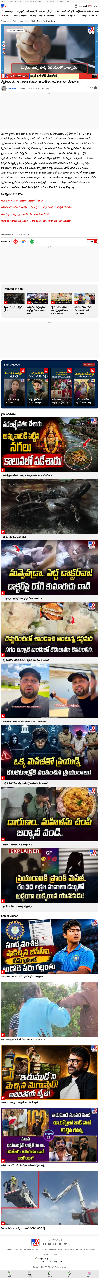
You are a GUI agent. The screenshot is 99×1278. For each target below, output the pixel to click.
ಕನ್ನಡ (18, 2)
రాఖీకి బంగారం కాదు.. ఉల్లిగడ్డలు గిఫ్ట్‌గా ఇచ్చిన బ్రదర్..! (60, 401)
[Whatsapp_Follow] (32, 241)
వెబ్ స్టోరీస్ (70, 11)
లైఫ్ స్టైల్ (49, 11)
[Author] (4, 88)
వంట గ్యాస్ (83, 16)
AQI (85, 6)
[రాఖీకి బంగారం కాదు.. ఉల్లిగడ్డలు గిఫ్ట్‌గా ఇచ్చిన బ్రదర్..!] (61, 387)
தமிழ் (52, 2)
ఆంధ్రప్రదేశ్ (33, 11)
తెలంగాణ (42, 11)
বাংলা (39, 2)
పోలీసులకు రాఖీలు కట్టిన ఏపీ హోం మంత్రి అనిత (83, 401)
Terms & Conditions (87, 1249)
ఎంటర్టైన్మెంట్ (20, 11)
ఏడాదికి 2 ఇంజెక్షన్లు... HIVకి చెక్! (13, 400)
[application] (49, 51)
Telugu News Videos (21, 21)
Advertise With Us (31, 1249)
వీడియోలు (61, 16)
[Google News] (65, 1244)
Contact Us (8, 1249)
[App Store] (57, 1262)
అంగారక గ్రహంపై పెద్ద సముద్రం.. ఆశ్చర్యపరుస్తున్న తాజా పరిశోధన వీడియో (36, 220)
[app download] (75, 6)
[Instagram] (54, 1244)
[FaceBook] (44, 1244)
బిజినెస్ (63, 11)
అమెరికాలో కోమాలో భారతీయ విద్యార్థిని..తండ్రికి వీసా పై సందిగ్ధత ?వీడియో (36, 207)
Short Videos (12, 364)
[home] (2, 11)
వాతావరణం (51, 16)
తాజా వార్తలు (9, 11)
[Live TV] (89, 6)
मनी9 (67, 2)
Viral (33, 21)
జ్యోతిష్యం (33, 16)
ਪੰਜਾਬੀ (45, 2)
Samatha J (13, 88)
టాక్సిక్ (16, 16)
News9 (3, 2)
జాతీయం (90, 11)
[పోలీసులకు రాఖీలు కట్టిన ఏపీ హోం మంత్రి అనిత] (84, 387)
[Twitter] (49, 1244)
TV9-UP (73, 2)
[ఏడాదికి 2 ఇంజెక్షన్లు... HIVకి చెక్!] (14, 387)
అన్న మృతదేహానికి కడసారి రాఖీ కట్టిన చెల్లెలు (35, 401)
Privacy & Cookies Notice (68, 1249)
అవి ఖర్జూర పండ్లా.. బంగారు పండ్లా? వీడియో (22, 200)
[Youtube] (16, 241)
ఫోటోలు (56, 11)
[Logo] (3, 6)
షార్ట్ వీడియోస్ (81, 11)
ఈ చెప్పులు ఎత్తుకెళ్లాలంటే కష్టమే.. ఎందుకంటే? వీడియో (27, 214)
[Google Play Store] (42, 1260)
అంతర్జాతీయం (72, 16)
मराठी (25, 2)
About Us (18, 1249)
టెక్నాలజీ (42, 16)
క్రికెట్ (27, 11)
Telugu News (6, 21)
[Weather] (80, 6)
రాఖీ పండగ (7, 16)
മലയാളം (59, 2)
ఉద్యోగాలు (24, 16)
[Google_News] (24, 241)
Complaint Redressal (48, 1249)
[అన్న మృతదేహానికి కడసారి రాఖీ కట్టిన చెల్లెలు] (37, 387)
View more (88, 365)
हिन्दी (10, 2)
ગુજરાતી (33, 2)
